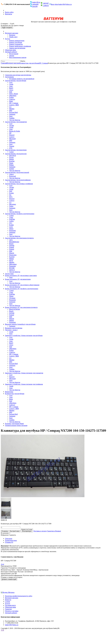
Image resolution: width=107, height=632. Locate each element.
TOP (2, 630)
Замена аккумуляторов (17, 48)
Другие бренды (14, 120)
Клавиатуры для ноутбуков (29, 63)
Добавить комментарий (9, 579)
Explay (11, 193)
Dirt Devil (12, 155)
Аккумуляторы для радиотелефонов (18, 180)
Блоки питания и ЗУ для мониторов (18, 279)
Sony (11, 116)
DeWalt (11, 245)
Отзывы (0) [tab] (9, 542)
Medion (11, 109)
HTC (11, 197)
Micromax (12, 204)
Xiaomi (11, 146)
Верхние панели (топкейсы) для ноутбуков (20, 324)
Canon (11, 152)
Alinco (11, 174)
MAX (11, 260)
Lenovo (11, 137)
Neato (11, 163)
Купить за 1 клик (27, 530)
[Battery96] (53, 20)
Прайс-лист (13, 37)
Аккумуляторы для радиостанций (17, 172)
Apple (11, 84)
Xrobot (11, 169)
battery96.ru (36, 2)
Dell (10, 92)
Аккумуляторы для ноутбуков (15, 80)
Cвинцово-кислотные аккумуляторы (18, 75)
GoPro (11, 221)
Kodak (11, 225)
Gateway (12, 99)
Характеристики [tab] (11, 540)
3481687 (46, 3)
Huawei (11, 135)
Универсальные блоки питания (16, 425)
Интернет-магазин (11, 33)
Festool (11, 249)
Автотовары (9, 77)
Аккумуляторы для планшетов (16, 122)
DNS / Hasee (13, 94)
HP (10, 133)
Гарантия (8, 609)
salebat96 (35, 4)
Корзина (12, 35)
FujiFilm (12, 219)
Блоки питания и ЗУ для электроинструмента (21, 307)
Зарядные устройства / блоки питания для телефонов (24, 384)
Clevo (11, 90)
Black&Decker (14, 242)
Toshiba (11, 118)
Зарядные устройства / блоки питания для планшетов (24, 373)
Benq (11, 399)
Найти (23, 61)
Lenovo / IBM (14, 105)
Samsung (12, 114)
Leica (11, 227)
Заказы (11, 55)
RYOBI (11, 268)
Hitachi (11, 253)
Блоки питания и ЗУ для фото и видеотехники (21, 288)
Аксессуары (9, 274)
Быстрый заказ (14, 531)
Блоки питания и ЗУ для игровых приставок (21, 275)
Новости (8, 600)
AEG (11, 240)
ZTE (10, 148)
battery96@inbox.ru (11, 625)
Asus (11, 86)
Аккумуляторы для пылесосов (16, 154)
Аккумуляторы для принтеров (16, 150)
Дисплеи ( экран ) (11, 330)
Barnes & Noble (14, 131)
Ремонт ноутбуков (15, 42)
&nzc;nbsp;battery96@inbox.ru (61, 4)
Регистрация (13, 54)
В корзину (5, 531)
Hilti (10, 251)
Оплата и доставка (11, 611)
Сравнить (12, 535)
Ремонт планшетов (16, 44)
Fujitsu (11, 97)
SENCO (12, 270)
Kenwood (12, 176)
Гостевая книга (10, 605)
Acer (10, 82)
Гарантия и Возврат (54, 531)
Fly (10, 195)
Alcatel (11, 125)
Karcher (12, 161)
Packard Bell (13, 112)
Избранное (5, 535)
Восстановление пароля (17, 57)
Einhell (11, 247)
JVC (10, 223)
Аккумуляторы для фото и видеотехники (19, 214)
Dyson (11, 157)
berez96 (35, 6)
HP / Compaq (43, 63)
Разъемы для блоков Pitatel (14, 423)
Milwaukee (13, 264)
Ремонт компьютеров (16, 40)
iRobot (11, 159)
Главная (3, 63)
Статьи (7, 601)
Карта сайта (9, 12)
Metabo (11, 262)
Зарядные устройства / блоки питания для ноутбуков (24, 335)
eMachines (12, 95)
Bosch (11, 244)
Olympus (12, 298)
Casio (11, 217)
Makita (11, 259)
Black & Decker (14, 309)
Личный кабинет (11, 52)
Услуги (7, 39)
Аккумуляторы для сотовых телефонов (19, 184)
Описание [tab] (8, 538)
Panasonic (12, 230)
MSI (10, 110)
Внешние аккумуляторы (13, 328)
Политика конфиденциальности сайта (18, 596)
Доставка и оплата (39, 531)
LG (10, 107)
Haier (11, 101)
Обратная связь (10, 50)
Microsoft (12, 139)
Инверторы (9, 392)
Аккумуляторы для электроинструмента (19, 238)
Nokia (11, 206)
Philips (11, 165)
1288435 (46, 5)
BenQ (11, 88)
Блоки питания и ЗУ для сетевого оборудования (22, 285)
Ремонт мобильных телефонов (20, 46)
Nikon (11, 229)
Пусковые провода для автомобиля (21, 79)
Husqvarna (12, 255)
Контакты (8, 14)
